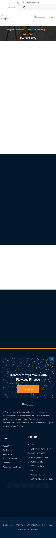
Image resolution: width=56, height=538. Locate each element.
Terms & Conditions (44, 525)
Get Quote (28, 389)
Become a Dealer (10, 458)
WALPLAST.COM (28, 525)
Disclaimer (34, 529)
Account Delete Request (13, 467)
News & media (9, 454)
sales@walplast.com (39, 457)
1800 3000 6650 (33, 3)
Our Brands (7, 450)
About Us (6, 446)
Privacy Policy (23, 529)
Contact (6, 463)
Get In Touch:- (10, 8)
